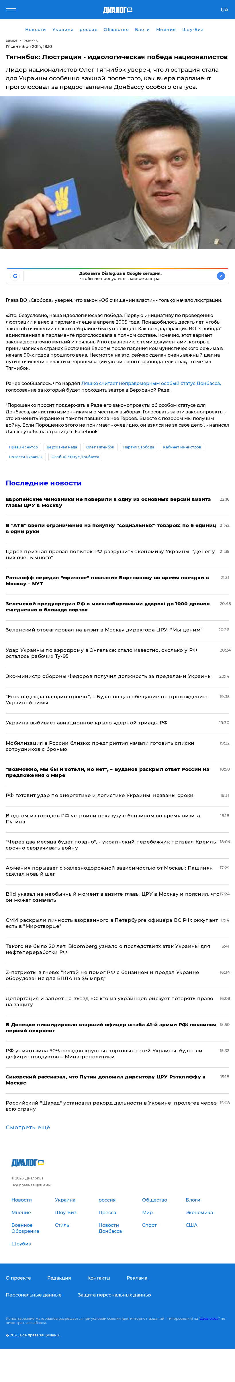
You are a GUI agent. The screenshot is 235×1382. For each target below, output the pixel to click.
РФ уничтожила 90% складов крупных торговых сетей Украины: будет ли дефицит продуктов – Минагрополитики (104, 1054)
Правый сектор (23, 447)
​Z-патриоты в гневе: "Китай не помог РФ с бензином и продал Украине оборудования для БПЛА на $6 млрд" (102, 975)
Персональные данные (34, 1295)
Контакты (98, 1278)
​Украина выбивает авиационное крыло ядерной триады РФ (87, 723)
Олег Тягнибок (100, 447)
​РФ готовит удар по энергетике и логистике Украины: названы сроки (100, 795)
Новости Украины (26, 457)
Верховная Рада (62, 447)
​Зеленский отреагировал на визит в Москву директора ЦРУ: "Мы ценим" (104, 630)
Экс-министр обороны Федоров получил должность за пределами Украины (109, 676)
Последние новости (44, 483)
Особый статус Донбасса (75, 457)
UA (224, 10)
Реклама (137, 1278)
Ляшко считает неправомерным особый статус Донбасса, (151, 383)
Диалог (11, 40)
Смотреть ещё (28, 1127)
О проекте (18, 1278)
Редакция (59, 1278)
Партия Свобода (138, 447)
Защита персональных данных (115, 1295)
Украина (31, 40)
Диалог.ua (209, 1318)
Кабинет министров (182, 447)
